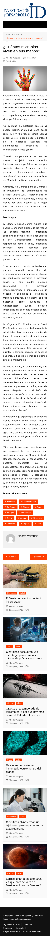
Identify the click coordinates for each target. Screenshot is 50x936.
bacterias (11, 501)
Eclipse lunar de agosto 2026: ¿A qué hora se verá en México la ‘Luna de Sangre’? (24, 882)
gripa (39, 507)
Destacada (11, 593)
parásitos (11, 524)
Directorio (28, 924)
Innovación (11, 817)
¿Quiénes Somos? (11, 924)
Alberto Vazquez (13, 58)
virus (39, 524)
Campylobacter (29, 501)
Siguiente (36, 557)
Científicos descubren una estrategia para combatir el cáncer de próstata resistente (24, 655)
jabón (9, 518)
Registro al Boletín (11, 931)
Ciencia (10, 703)
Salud (8, 61)
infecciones (26, 512)
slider (14, 61)
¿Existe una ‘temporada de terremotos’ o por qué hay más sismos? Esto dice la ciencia (25, 712)
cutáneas (11, 507)
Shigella (25, 524)
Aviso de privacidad (32, 931)
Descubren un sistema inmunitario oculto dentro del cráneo (23, 768)
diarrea (26, 507)
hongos (10, 512)
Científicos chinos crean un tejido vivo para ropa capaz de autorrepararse (24, 825)
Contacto (20, 928)
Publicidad (7, 928)
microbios (37, 518)
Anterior (12, 557)
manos (23, 518)
